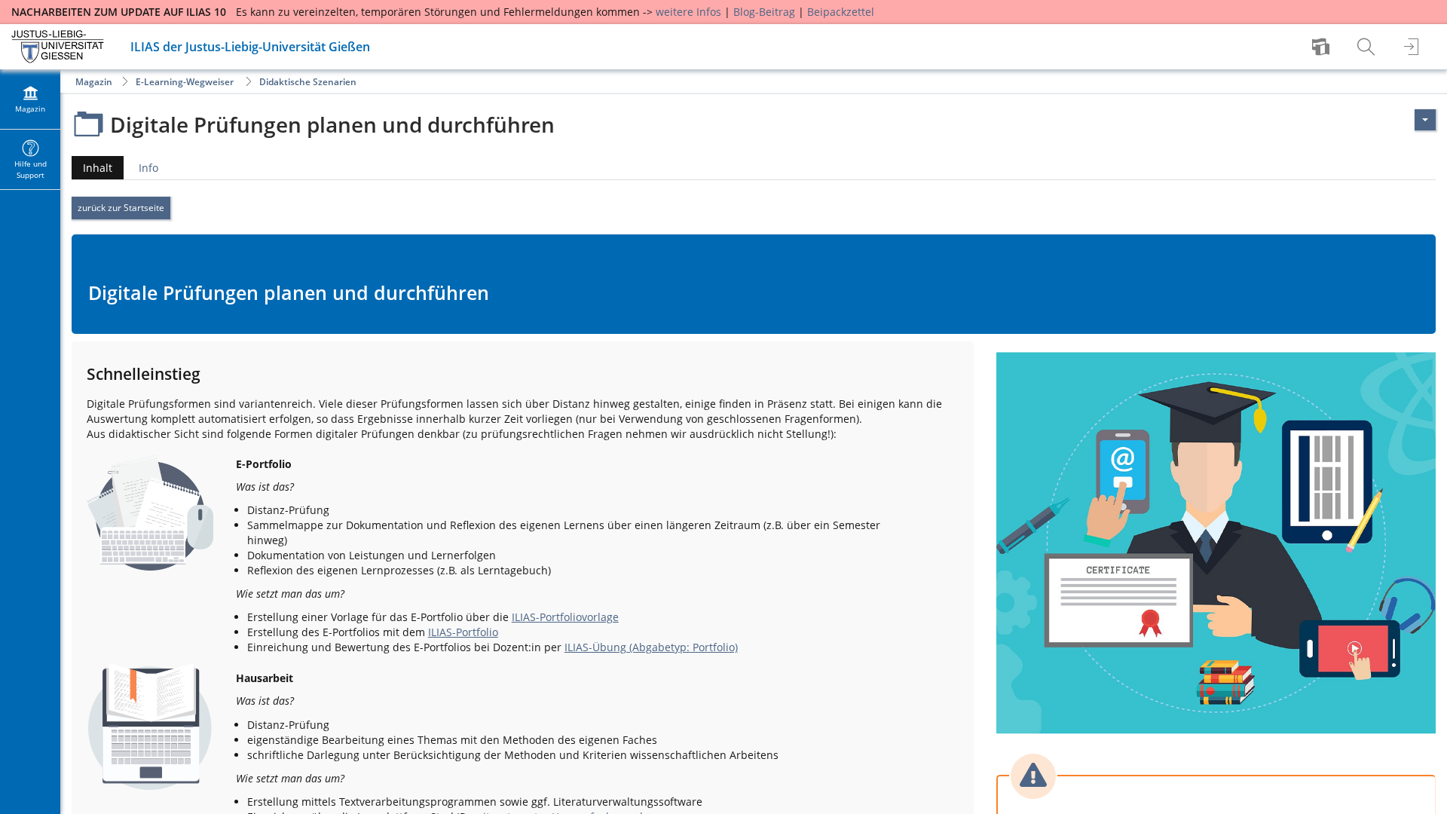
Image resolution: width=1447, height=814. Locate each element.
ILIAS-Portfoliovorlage (565, 617)
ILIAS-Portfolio (463, 632)
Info (148, 168)
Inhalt (92, 170)
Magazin (93, 81)
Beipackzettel (840, 12)
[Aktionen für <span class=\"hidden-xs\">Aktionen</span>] (1425, 119)
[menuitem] (1322, 46)
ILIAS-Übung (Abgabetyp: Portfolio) (651, 647)
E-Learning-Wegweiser (185, 81)
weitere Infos (688, 12)
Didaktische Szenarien (307, 81)
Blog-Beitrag (764, 12)
